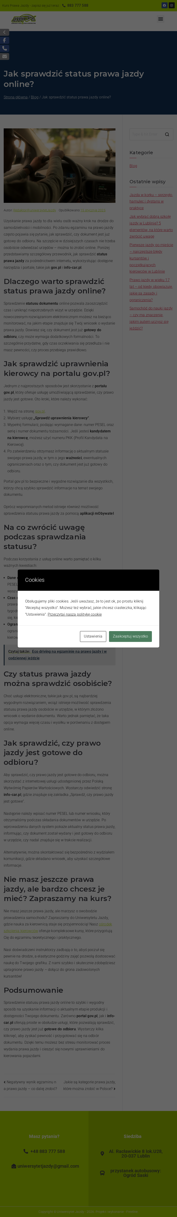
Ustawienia (93, 636)
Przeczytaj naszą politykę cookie (75, 614)
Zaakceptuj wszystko (130, 636)
